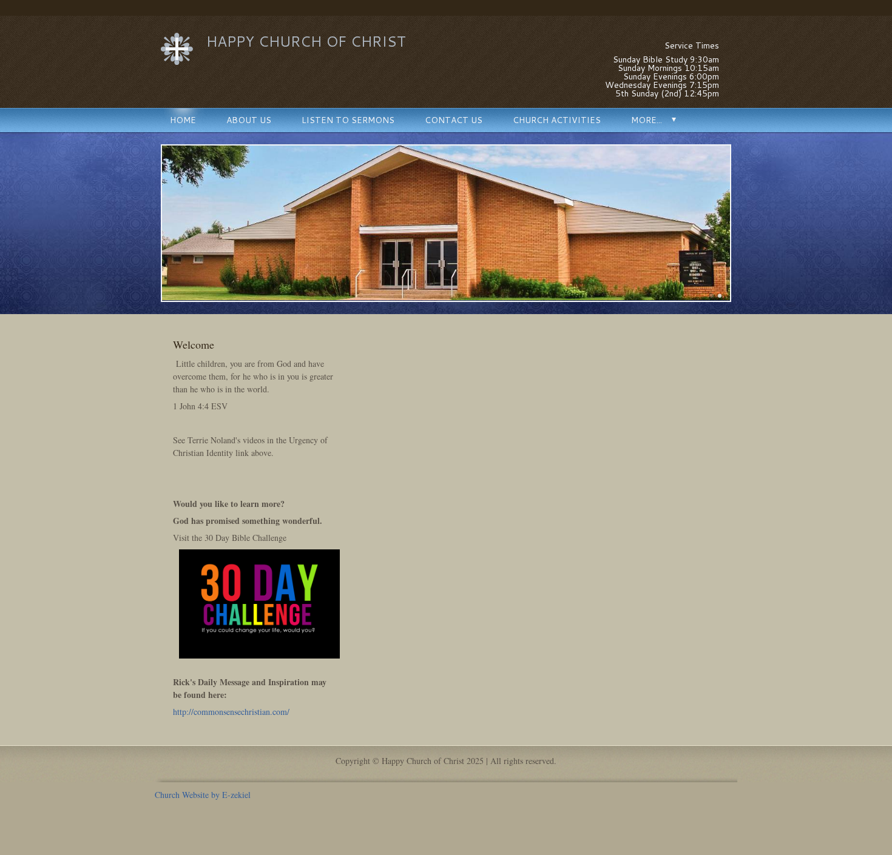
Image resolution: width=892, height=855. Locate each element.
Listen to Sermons (348, 120)
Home (183, 120)
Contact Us (453, 120)
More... (646, 120)
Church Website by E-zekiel (203, 794)
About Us (248, 120)
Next (746, 223)
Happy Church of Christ (306, 41)
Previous (146, 223)
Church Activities (557, 120)
